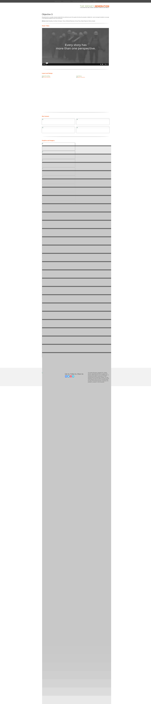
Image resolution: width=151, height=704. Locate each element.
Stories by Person (58, 1)
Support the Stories (87, 1)
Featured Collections (77, 1)
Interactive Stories (66, 1)
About (94, 1)
